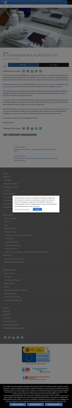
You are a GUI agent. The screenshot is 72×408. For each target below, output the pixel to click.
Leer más (36, 206)
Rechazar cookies (35, 404)
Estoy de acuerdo (17, 404)
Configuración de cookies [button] (22, 209)
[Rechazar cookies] (70, 396)
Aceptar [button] (37, 209)
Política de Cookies (54, 404)
